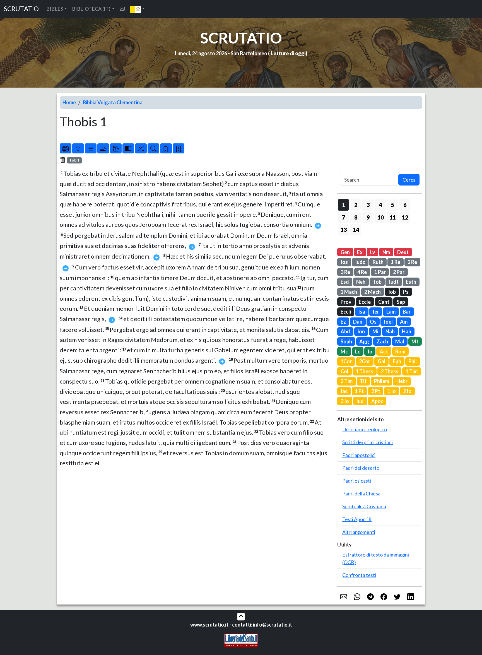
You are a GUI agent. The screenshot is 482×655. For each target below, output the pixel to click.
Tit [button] (363, 381)
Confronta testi (359, 575)
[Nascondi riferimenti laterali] (103, 148)
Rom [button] (400, 351)
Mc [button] (344, 351)
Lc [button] (357, 351)
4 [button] (380, 204)
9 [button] (368, 217)
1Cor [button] (346, 361)
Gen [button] (345, 252)
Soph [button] (346, 341)
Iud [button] (360, 401)
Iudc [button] (360, 262)
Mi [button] (375, 331)
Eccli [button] (346, 312)
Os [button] (373, 322)
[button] (137, 9)
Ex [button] (360, 252)
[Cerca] (153, 148)
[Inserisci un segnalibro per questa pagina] (178, 148)
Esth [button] (411, 282)
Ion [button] (361, 331)
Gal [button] (381, 361)
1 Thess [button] (364, 371)
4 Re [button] (362, 272)
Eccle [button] (365, 302)
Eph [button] (397, 361)
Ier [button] (376, 312)
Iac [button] (344, 391)
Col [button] (344, 371)
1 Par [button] (380, 272)
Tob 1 (74, 160)
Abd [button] (345, 331)
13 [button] (344, 229)
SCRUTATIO (21, 9)
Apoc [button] (377, 401)
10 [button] (380, 217)
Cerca (409, 180)
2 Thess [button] (389, 371)
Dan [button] (357, 322)
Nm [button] (386, 252)
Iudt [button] (394, 282)
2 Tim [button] (347, 381)
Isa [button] (361, 312)
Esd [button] (345, 282)
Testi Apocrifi (357, 519)
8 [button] (355, 217)
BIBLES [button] (54, 9)
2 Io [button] (407, 391)
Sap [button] (401, 302)
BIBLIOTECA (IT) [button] (91, 9)
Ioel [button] (388, 322)
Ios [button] (344, 262)
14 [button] (356, 229)
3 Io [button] (345, 401)
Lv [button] (372, 252)
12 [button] (405, 217)
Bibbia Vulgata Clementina (113, 102)
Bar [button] (407, 312)
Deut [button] (403, 252)
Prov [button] (346, 302)
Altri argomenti (358, 532)
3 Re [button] (345, 272)
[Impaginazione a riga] (91, 148)
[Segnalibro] (166, 148)
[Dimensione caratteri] (78, 148)
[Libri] (65, 148)
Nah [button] (390, 331)
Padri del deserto (360, 468)
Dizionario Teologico (364, 429)
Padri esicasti (356, 481)
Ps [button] (406, 292)
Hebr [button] (402, 381)
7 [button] (343, 217)
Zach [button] (382, 341)
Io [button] (370, 351)
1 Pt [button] (359, 391)
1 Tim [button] (412, 371)
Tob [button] (377, 282)
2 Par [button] (398, 272)
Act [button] (384, 351)
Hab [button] (406, 331)
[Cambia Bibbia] (141, 148)
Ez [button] (343, 322)
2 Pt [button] (375, 391)
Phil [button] (412, 361)
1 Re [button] (395, 262)
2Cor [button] (364, 361)
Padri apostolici (358, 455)
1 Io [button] (391, 391)
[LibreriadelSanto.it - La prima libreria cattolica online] (241, 640)
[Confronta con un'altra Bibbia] (128, 148)
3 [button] (368, 204)
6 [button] (404, 204)
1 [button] (343, 204)
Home (69, 102)
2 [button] (355, 204)
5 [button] (392, 204)
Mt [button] (414, 341)
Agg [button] (364, 341)
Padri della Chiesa (361, 493)
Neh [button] (360, 282)
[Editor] (116, 148)
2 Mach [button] (372, 292)
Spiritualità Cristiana (364, 506)
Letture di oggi (288, 53)
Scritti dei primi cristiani (367, 442)
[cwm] (122, 9)
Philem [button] (381, 381)
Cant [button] (383, 302)
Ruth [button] (378, 262)
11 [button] (393, 217)
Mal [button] (399, 341)
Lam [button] (391, 312)
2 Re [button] (412, 262)
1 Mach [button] (349, 292)
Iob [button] (392, 292)
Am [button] (404, 322)
